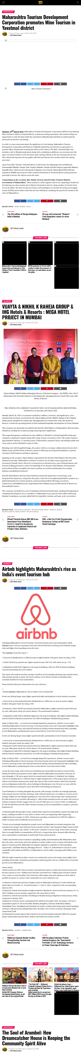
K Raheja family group (40, 510)
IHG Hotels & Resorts (23, 510)
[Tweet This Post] (33, 84)
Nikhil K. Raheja (56, 510)
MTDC (29, 206)
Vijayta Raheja (33, 511)
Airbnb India (26, 930)
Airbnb (17, 930)
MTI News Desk (16, 35)
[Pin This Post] (47, 84)
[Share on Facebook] (20, 84)
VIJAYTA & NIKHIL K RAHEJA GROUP (14, 511)
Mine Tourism (20, 206)
